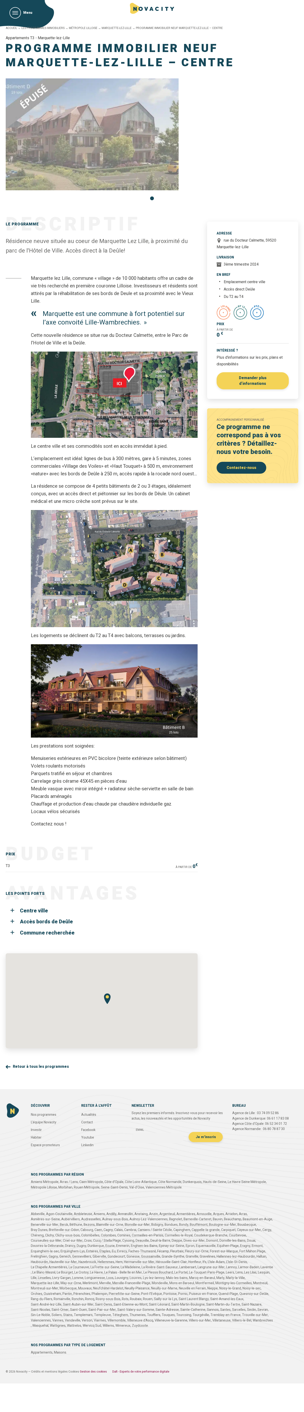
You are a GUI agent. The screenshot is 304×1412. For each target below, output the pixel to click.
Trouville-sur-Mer (255, 1314)
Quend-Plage (228, 1293)
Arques (218, 1214)
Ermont (257, 1245)
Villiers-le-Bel (241, 1320)
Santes (225, 1309)
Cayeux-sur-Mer (249, 1229)
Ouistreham (52, 1293)
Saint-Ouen (78, 1309)
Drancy (70, 1245)
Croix (88, 1240)
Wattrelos (74, 1325)
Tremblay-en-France (225, 1314)
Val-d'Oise (136, 1187)
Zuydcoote (140, 1325)
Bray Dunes (39, 1229)
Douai (251, 1240)
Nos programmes (43, 1114)
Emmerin (122, 1245)
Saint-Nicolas (40, 1309)
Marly (220, 1277)
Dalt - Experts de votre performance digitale (140, 1371)
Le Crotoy (81, 1272)
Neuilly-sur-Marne (164, 1288)
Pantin (67, 1293)
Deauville (142, 1240)
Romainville (62, 1299)
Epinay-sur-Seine (171, 1245)
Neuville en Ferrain (192, 1288)
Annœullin (125, 1214)
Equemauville (206, 1245)
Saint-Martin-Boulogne (188, 1304)
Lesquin (264, 1272)
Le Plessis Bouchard (158, 1272)
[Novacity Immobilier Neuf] (152, 8)
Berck (64, 1224)
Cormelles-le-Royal (179, 1235)
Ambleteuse (83, 1214)
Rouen (147, 1299)
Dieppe (177, 1240)
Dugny (81, 1245)
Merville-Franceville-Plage (131, 1283)
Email (140, 1130)
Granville (192, 1256)
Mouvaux (85, 1288)
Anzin (153, 1214)
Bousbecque (247, 1224)
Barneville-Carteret (197, 1219)
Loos (110, 1277)
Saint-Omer (60, 1309)
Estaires (92, 1251)
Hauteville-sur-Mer (63, 1261)
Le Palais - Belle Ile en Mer (123, 1272)
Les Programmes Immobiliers (43, 28)
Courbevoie (237, 1235)
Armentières (185, 1214)
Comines (123, 1235)
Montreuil (260, 1283)
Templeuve (102, 1314)
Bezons (89, 1224)
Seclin (251, 1309)
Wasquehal (40, 1325)
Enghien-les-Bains (144, 1245)
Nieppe (212, 1288)
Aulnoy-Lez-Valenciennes (148, 1219)
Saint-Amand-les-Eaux (226, 1299)
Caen (98, 1229)
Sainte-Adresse (167, 1309)
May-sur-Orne (71, 1283)
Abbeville (38, 1214)
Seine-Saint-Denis (114, 1187)
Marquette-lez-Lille (117, 28)
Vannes (57, 1320)
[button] (152, 198)
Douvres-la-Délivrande (47, 1245)
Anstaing (141, 1214)
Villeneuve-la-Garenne (171, 1320)
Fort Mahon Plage (252, 1251)
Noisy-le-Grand (230, 1288)
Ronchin (78, 1299)
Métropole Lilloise (83, 28)
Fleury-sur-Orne (197, 1251)
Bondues (171, 1224)
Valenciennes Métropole (164, 1187)
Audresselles (91, 1219)
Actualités (88, 1114)
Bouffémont (199, 1224)
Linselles (44, 1277)
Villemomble (116, 1320)
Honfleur (194, 1261)
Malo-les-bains (177, 1277)
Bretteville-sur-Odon (64, 1229)
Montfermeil (204, 1283)
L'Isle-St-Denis (236, 1261)
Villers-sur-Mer (200, 1320)
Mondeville (160, 1283)
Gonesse (133, 1256)
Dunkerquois (192, 1181)
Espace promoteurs (45, 1145)
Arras (243, 1214)
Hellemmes (106, 1261)
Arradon (231, 1214)
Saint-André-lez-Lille (46, 1304)
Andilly (111, 1214)
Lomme (77, 1277)
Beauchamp (232, 1219)
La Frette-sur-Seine (104, 1267)
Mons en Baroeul (181, 1283)
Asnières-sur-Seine (45, 1219)
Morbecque (68, 1288)
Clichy (49, 1235)
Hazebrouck (87, 1261)
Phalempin (99, 1293)
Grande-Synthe (173, 1256)
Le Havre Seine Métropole (247, 1181)
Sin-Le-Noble (40, 1314)
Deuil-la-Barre (160, 1240)
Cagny (108, 1229)
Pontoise (170, 1293)
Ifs (204, 1261)
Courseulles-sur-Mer (46, 1240)
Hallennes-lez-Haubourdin (236, 1256)
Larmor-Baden (248, 1267)
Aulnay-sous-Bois (115, 1219)
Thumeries (137, 1314)
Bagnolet (175, 1219)
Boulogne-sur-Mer (222, 1224)
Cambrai (130, 1229)
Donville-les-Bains (232, 1240)
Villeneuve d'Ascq (140, 1320)
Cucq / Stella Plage (107, 1240)
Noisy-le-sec (251, 1288)
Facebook (88, 1129)
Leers (230, 1272)
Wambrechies (263, 1320)
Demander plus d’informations (252, 380)
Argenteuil (167, 1214)
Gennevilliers (81, 1256)
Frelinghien (39, 1256)
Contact (87, 1122)
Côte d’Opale (114, 1181)
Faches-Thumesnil (142, 1251)
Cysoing (128, 1240)
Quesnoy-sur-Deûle (253, 1293)
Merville (105, 1283)
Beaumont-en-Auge (257, 1219)
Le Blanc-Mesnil (43, 1272)
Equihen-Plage (228, 1245)
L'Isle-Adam (216, 1261)
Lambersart (187, 1267)
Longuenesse (95, 1277)
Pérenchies (81, 1293)
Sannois (213, 1309)
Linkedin (87, 1145)
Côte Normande (169, 1181)
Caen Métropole (91, 1181)
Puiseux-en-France (203, 1293)
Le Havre (96, 1272)
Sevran (262, 1309)
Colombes (108, 1235)
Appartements (41, 1352)
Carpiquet (228, 1229)
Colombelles (90, 1235)
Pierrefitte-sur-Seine (124, 1293)
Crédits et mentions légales (49, 1371)
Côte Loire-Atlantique (141, 1181)
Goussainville (150, 1256)
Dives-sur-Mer (194, 1240)
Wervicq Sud (92, 1325)
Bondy (183, 1224)
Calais (118, 1229)
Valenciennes (41, 1320)
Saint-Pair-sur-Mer (102, 1309)
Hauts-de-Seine (214, 1181)
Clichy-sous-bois (67, 1235)
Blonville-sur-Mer (137, 1224)
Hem (119, 1261)
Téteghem (120, 1314)
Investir (36, 1129)
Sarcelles (239, 1309)
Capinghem (181, 1229)
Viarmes (100, 1320)
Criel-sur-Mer (73, 1240)
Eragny (245, 1245)
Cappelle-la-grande (206, 1229)
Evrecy (122, 1251)
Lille (34, 1277)
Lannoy (231, 1267)
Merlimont (90, 1283)
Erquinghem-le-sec (45, 1251)
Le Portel (181, 1272)
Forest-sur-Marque (224, 1251)
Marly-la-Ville (235, 1277)
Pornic (183, 1293)
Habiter (36, 1137)
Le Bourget (65, 1272)
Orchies (36, 1293)
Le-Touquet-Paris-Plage (206, 1272)
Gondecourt (116, 1256)
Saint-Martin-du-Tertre (223, 1304)
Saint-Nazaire (251, 1304)
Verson (87, 1320)
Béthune (76, 1224)
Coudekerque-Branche (211, 1235)
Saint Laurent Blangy (194, 1299)
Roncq (89, 1299)
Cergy (266, 1229)
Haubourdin (39, 1261)
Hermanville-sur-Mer (139, 1261)
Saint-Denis (103, 1304)
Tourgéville (201, 1314)
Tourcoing (183, 1314)
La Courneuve (79, 1267)
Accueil (11, 28)
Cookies (73, 1371)
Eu (114, 1251)
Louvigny (121, 1277)
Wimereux (122, 1325)
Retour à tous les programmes (41, 1066)
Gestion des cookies (93, 1371)
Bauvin (218, 1219)
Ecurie (110, 1245)
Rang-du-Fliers (41, 1299)
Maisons (60, 1352)
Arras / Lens (69, 1181)
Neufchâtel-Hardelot (108, 1288)
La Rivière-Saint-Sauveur (160, 1267)
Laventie (267, 1267)
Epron (190, 1245)
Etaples (105, 1251)
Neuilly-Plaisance (137, 1288)
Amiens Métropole (44, 1181)
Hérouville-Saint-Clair (171, 1261)
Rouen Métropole (87, 1187)
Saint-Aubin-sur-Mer (78, 1304)
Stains (67, 1314)
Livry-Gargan (61, 1277)
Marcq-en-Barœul (202, 1277)
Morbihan (65, 1187)
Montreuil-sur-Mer (44, 1288)
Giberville (99, 1256)
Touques (168, 1314)
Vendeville (72, 1320)
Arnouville (204, 1214)
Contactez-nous (241, 468)
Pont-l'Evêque (151, 1293)
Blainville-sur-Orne (109, 1224)
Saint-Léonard (159, 1304)
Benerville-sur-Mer (44, 1224)
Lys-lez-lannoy (154, 1277)
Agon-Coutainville (59, 1214)
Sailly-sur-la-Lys (165, 1299)
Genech (65, 1256)
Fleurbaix (177, 1251)
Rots (125, 1299)
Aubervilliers (70, 1219)
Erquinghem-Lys (73, 1251)
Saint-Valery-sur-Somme (135, 1309)
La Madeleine (130, 1267)
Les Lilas (250, 1272)
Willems (108, 1325)
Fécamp (163, 1251)
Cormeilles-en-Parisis (147, 1235)
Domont (212, 1240)
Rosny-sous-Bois (108, 1299)
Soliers (57, 1314)
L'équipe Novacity (43, 1122)
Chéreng (37, 1235)
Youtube (87, 1137)
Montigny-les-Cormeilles (233, 1283)
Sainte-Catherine (192, 1309)
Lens (239, 1272)
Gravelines (207, 1256)
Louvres (136, 1277)
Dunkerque (96, 1245)
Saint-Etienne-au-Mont (130, 1304)
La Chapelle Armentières (49, 1267)
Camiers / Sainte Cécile (155, 1229)
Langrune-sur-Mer (211, 1267)
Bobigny (157, 1224)
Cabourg (87, 1229)
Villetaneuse (221, 1320)
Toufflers (153, 1314)
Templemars (83, 1314)
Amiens (99, 1214)
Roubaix (136, 1299)
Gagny (53, 1256)
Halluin (261, 1256)
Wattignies (58, 1325)
